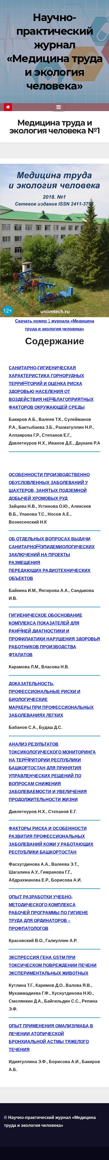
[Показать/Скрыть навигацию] (58, 107)
